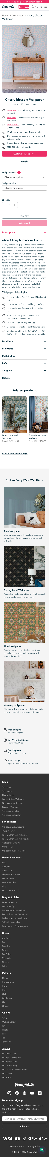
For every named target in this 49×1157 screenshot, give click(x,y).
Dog (4, 990)
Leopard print (8, 982)
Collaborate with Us (11, 842)
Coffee (5, 978)
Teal (3, 1037)
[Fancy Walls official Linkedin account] (40, 1093)
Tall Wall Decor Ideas (11, 922)
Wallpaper (18, 15)
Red (4, 1033)
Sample (24, 161)
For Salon (6, 1077)
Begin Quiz (24, 6)
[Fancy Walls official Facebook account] (17, 1093)
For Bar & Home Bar (11, 1057)
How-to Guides (9, 882)
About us (6, 866)
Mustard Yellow (9, 1021)
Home (5, 15)
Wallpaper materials (10, 890)
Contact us (7, 870)
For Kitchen (7, 1073)
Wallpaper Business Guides (14, 850)
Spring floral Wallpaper (16, 590)
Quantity (6, 200)
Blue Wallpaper (12, 531)
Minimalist (6, 958)
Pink (4, 1025)
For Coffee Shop (9, 1065)
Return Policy (8, 878)
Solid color (7, 997)
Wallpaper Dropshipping (13, 826)
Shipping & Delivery (11, 874)
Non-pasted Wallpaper (12, 803)
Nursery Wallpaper (14, 705)
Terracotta (6, 1041)
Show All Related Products (14, 453)
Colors (6, 1012)
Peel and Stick (13, 124)
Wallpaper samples (10, 810)
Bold (4, 942)
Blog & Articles (10, 897)
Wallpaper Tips (8, 906)
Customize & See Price (24, 153)
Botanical (6, 946)
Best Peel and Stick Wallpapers (15, 926)
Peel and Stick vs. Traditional (14, 914)
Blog (4, 886)
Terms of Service (16, 1146)
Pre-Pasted (11, 117)
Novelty (5, 962)
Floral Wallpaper (13, 646)
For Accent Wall (9, 1053)
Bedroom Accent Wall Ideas (14, 918)
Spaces (6, 1048)
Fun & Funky (7, 954)
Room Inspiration (9, 902)
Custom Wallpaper (10, 807)
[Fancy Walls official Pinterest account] (24, 1093)
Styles (5, 933)
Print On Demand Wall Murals (15, 838)
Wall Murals (7, 791)
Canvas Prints (8, 795)
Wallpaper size (9, 183)
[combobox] (24, 177)
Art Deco (6, 938)
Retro (4, 966)
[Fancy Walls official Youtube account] (32, 1093)
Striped (5, 1005)
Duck (4, 986)
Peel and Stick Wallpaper (13, 799)
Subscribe (24, 1126)
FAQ (4, 862)
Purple (5, 1029)
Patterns (6, 973)
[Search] (32, 7)
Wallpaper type (11, 172)
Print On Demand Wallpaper (14, 834)
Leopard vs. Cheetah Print (13, 910)
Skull (4, 994)
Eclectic (5, 950)
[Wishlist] (36, 6)
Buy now (24, 215)
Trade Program (8, 830)
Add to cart (24, 223)
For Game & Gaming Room (14, 1069)
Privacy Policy (34, 1146)
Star (3, 1001)
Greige (5, 1017)
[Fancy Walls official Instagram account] (9, 1093)
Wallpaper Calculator (11, 814)
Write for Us (7, 846)
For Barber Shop (9, 1061)
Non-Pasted (12, 110)
